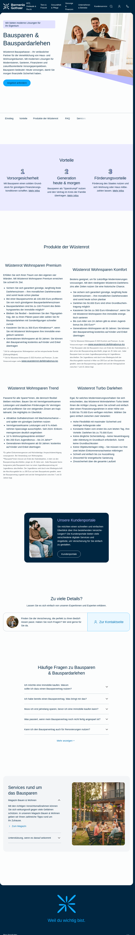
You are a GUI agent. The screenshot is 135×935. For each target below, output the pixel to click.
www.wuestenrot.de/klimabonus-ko (39, 361)
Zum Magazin (19, 826)
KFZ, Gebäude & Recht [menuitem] (31, 6)
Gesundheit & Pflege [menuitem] (56, 6)
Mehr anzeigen (65, 740)
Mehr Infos (34, 190)
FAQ (67, 118)
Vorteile (23, 118)
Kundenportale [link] (69, 554)
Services (81, 118)
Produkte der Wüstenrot (45, 118)
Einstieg (9, 118)
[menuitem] (111, 6)
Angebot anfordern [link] (17, 82)
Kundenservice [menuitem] (100, 6)
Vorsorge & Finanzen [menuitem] (69, 6)
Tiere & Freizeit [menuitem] (43, 6)
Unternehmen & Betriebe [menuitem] (84, 6)
